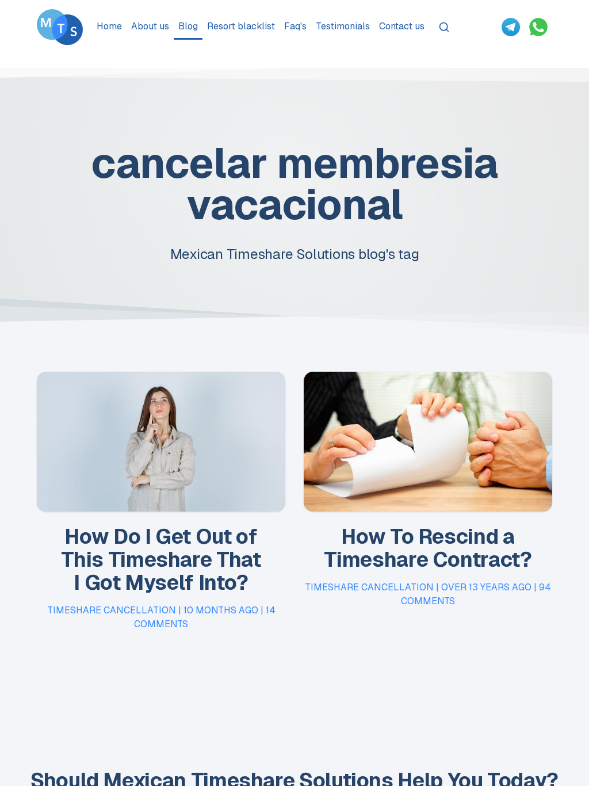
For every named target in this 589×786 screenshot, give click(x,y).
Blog (188, 26)
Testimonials (343, 26)
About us (150, 26)
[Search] (444, 27)
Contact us (401, 26)
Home (109, 26)
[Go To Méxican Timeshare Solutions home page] (60, 27)
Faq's (295, 26)
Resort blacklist (241, 26)
